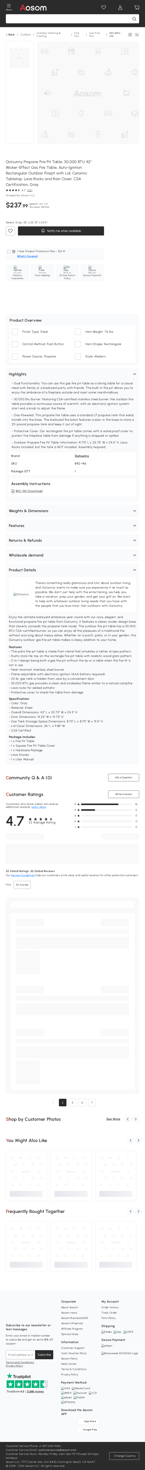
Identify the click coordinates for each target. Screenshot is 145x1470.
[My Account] (120, 7)
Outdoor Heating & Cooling (49, 34)
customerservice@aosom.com (57, 1450)
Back (11, 34)
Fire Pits (76, 34)
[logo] (33, 8)
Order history (110, 1307)
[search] (134, 18)
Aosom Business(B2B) (74, 1318)
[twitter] (42, 1316)
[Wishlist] (103, 7)
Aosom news (69, 1312)
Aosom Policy (69, 1358)
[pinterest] (34, 1316)
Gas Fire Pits (94, 34)
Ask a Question (123, 777)
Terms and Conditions (20, 1362)
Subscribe (44, 1354)
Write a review (123, 794)
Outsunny (82, 456)
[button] (72, 374)
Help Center (69, 1364)
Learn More (39, 807)
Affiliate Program (72, 1328)
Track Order (109, 1312)
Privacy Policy (14, 1365)
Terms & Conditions (74, 1369)
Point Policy (108, 1318)
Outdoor (25, 34)
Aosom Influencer (72, 1323)
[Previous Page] (53, 1102)
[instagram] (17, 1316)
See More (113, 1119)
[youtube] (25, 1316)
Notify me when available (63, 231)
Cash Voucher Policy (74, 1353)
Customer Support (73, 1348)
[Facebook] (9, 1316)
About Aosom (69, 1307)
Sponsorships (69, 1334)
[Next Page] (92, 1102)
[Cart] (137, 7)
